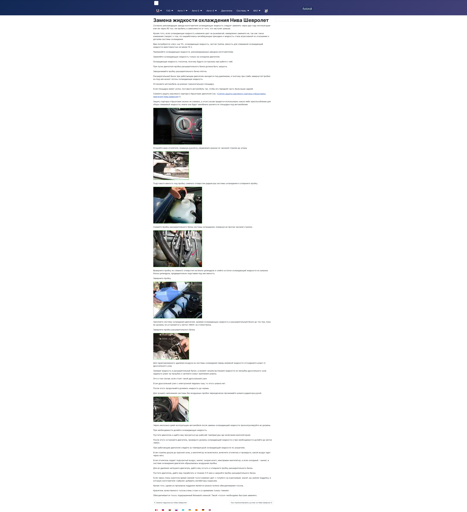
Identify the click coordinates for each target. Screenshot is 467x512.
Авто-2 (195, 10)
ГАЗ (168, 10)
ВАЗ (255, 10)
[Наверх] (462, 507)
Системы (241, 10)
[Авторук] (160, 10)
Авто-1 (181, 10)
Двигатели (226, 10)
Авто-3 (210, 10)
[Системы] (247, 10)
